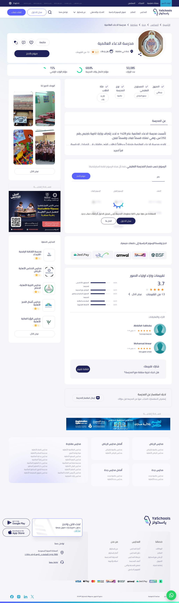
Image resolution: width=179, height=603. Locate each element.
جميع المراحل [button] (141, 95)
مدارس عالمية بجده (67, 3)
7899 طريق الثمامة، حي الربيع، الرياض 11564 (41, 554)
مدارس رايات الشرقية (73, 476)
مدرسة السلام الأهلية (39, 453)
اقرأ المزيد (118, 150)
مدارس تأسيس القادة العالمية (69, 472)
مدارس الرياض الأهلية (58, 3)
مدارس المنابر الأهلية (73, 469)
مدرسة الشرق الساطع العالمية (35, 469)
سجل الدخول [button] (37, 12)
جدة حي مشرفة (122, 51)
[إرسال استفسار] (23, 42)
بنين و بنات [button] (103, 97)
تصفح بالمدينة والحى (132, 565)
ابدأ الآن (77, 531)
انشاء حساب (16, 12)
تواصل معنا (63, 12)
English (16, 3)
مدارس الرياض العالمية (38, 3)
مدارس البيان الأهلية (73, 466)
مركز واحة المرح (75, 453)
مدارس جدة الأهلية (27, 3)
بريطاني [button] (159, 92)
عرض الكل (136, 294)
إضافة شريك (157, 565)
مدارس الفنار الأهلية (39, 449)
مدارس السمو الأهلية (72, 456)
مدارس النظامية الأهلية (72, 449)
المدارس (143, 12)
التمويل (159, 561)
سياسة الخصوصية (154, 596)
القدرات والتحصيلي (97, 12)
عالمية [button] (119, 95)
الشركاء (141, 3)
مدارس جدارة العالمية (39, 456)
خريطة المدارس (134, 557)
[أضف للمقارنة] (16, 42)
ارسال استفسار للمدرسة (85, 398)
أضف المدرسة (134, 561)
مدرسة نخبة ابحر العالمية (71, 463)
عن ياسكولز (113, 548)
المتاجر (133, 12)
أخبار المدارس (135, 548)
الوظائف (159, 548)
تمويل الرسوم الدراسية (117, 12)
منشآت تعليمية (153, 3)
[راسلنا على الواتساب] (171, 595)
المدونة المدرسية (111, 557)
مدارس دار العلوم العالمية (37, 463)
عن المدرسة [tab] (159, 120)
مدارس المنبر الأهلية (73, 459)
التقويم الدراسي (134, 569)
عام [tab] (158, 177)
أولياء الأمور (166, 3)
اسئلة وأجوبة (113, 561)
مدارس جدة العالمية (48, 3)
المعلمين (131, 3)
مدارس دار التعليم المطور (37, 466)
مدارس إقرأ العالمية (39, 459)
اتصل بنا (108, 221)
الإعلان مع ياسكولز (155, 557)
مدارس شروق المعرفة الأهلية (35, 472)
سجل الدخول (126, 221)
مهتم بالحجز (32, 53)
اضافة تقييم (83, 369)
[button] (50, 12)
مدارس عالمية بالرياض (78, 3)
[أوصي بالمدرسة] (31, 42)
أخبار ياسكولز (113, 553)
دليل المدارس (135, 553)
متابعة (42, 42)
